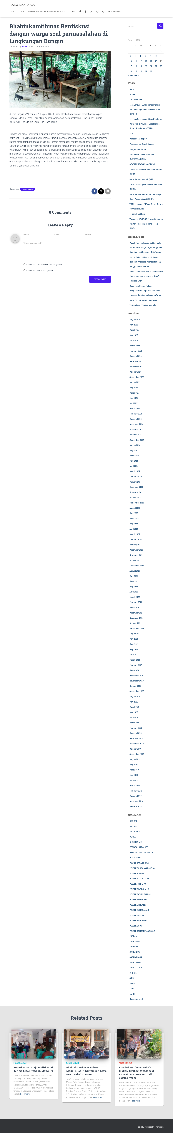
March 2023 (134, 534)
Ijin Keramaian (135, 100)
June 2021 (134, 644)
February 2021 (135, 665)
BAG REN (133, 826)
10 (130, 61)
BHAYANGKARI (135, 842)
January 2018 (135, 806)
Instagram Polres (103, 12)
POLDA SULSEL (135, 858)
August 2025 (134, 382)
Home (13, 12)
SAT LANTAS (134, 952)
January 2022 (135, 607)
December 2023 (136, 487)
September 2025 (136, 377)
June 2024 (134, 456)
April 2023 (133, 529)
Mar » (136, 75)
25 (136, 71)
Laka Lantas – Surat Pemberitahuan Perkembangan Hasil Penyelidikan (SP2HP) (144, 109)
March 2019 (134, 785)
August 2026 (134, 319)
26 (141, 71)
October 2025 (135, 372)
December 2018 (136, 801)
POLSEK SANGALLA (137, 905)
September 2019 (136, 754)
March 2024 (134, 471)
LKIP (73, 12)
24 (130, 71)
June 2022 (134, 581)
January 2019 (135, 796)
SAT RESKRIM (135, 962)
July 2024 (133, 450)
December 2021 (136, 613)
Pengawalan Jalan (137, 149)
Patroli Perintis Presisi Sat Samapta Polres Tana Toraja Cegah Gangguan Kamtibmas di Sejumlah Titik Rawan (145, 247)
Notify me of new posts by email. (40, 270)
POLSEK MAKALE (27, 189)
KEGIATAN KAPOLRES (138, 847)
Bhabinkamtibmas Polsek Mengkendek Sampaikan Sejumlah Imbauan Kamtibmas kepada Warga (145, 290)
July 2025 (133, 388)
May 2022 (133, 587)
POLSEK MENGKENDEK (139, 879)
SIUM (131, 978)
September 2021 (136, 628)
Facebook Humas (85, 12)
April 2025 (133, 403)
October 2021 (135, 623)
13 (146, 61)
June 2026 (134, 330)
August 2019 (134, 759)
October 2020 (135, 686)
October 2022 (135, 560)
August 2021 (134, 634)
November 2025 (136, 367)
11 (136, 61)
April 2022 (133, 592)
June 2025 (134, 393)
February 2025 (135, 414)
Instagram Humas (97, 12)
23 (161, 66)
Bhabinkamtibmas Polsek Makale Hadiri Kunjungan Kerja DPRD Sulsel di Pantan (86, 1071)
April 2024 (133, 466)
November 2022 (136, 555)
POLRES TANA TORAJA (139, 863)
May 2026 (133, 335)
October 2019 (135, 749)
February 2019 (135, 791)
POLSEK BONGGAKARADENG (142, 868)
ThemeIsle (159, 1127)
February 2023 (135, 539)
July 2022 (133, 576)
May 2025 (133, 398)
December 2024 (136, 424)
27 (146, 71)
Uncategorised (136, 999)
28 (151, 71)
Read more (25, 1094)
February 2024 (135, 477)
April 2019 (133, 780)
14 (151, 61)
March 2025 (134, 408)
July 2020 (133, 702)
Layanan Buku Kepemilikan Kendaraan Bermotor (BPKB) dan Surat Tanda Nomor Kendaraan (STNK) (146, 123)
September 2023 (136, 503)
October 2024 (135, 435)
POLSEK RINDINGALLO (139, 889)
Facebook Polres (80, 12)
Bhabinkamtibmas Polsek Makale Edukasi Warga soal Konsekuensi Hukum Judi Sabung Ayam (136, 1072)
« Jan (130, 75)
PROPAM (133, 936)
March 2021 (134, 660)
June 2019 (134, 770)
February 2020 (135, 728)
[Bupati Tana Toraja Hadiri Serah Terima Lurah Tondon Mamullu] (33, 1043)
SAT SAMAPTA (135, 968)
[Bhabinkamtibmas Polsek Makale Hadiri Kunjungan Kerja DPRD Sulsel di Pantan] (86, 1043)
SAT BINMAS (134, 941)
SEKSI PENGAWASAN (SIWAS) (142, 164)
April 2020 (133, 717)
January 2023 (135, 545)
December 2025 (136, 361)
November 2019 (136, 744)
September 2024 (136, 440)
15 (156, 61)
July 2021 (133, 639)
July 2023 (133, 513)
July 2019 (133, 765)
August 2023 (134, 508)
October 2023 (135, 497)
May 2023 (133, 524)
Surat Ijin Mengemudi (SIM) (141, 179)
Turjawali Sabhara (137, 214)
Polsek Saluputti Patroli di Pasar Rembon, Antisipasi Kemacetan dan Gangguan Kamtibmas (145, 262)
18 (136, 66)
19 (141, 66)
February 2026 (135, 351)
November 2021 (136, 618)
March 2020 (134, 723)
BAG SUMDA (134, 831)
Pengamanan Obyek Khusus (141, 144)
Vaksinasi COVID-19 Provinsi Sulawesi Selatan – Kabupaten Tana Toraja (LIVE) (146, 223)
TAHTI (132, 994)
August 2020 (134, 696)
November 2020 (136, 681)
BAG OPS (133, 821)
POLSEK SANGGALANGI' (139, 910)
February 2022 (135, 602)
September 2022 (136, 566)
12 (141, 61)
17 (130, 66)
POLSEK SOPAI (135, 926)
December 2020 (136, 676)
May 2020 (133, 712)
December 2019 (136, 738)
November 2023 (136, 492)
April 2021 (133, 655)
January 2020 (135, 733)
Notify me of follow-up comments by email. (44, 264)
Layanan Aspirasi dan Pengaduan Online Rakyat (48, 12)
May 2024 (133, 461)
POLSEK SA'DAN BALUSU (140, 894)
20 (146, 66)
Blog (22, 12)
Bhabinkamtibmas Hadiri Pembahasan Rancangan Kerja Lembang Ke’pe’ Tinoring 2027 (146, 276)
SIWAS (132, 983)
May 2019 (133, 775)
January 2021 (135, 670)
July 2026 (133, 325)
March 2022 (134, 597)
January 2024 (135, 482)
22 (156, 66)
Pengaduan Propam (138, 139)
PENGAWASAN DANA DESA (141, 852)
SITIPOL (132, 973)
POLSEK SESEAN (136, 915)
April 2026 (133, 340)
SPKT (131, 989)
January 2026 (135, 356)
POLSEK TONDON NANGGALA (142, 931)
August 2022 (134, 571)
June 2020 (134, 707)
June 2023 (134, 518)
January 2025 (135, 419)
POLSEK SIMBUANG (138, 920)
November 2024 (136, 429)
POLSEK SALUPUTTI (138, 900)
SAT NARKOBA (135, 957)
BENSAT (133, 837)
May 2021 (133, 649)
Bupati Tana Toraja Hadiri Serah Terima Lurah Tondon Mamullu (34, 1069)
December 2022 (136, 550)
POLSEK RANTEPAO (138, 884)
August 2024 (134, 445)
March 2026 (134, 346)
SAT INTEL (133, 947)
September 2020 (136, 691)
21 (151, 66)
